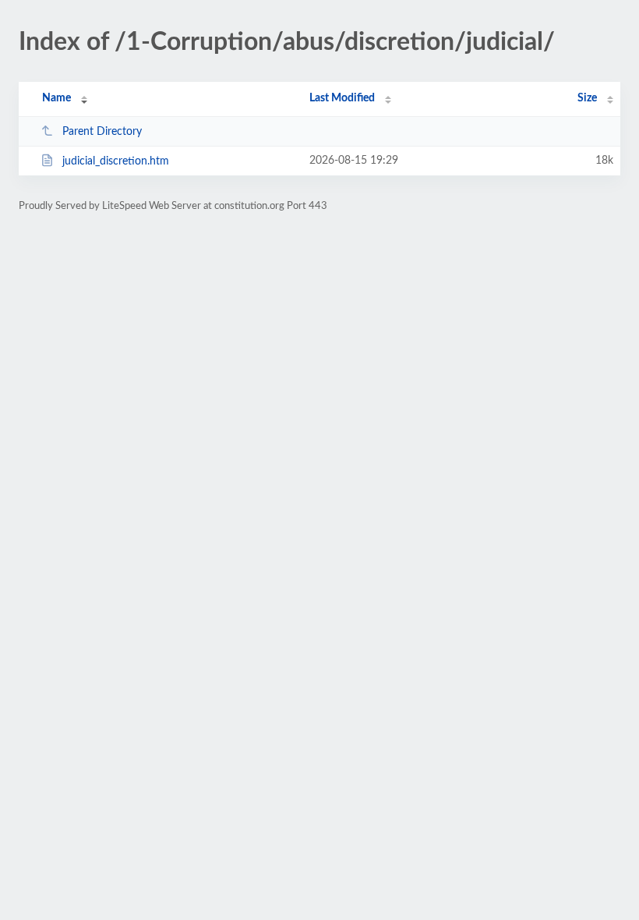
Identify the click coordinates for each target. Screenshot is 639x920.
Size (587, 98)
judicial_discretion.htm (115, 161)
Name (56, 98)
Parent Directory (102, 131)
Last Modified (342, 98)
